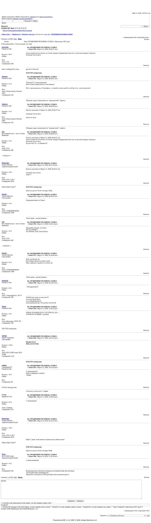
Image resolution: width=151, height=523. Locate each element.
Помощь (11, 30)
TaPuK (4, 336)
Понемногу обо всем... (28, 34)
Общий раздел (16, 34)
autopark (5, 281)
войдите (33, 17)
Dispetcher (5, 163)
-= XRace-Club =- (6, 34)
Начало (5, 30)
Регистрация (27, 30)
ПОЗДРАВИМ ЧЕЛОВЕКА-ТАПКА (62, 34)
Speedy (4, 194)
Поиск (16, 30)
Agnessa (4, 76)
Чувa (4, 454)
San (48, 34)
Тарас (4, 306)
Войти (20, 30)
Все (15, 39)
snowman (5, 47)
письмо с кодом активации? (23, 18)
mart (45, 34)
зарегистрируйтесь (45, 17)
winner (4, 365)
